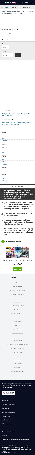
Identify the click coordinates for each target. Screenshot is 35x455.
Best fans (14, 7)
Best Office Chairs (17, 352)
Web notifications (7, 428)
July (3, 159)
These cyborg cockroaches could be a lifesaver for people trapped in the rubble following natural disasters (18, 222)
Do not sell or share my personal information (15, 440)
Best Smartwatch (17, 333)
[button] (33, 3)
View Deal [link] (17, 269)
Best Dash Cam (17, 364)
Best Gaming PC (17, 310)
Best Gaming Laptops (17, 306)
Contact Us (5, 408)
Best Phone (17, 321)
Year (3, 44)
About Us (5, 400)
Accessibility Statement (9, 432)
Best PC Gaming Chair (17, 313)
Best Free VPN (17, 286)
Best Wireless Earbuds (17, 348)
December (4, 140)
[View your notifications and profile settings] (23, 2)
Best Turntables (17, 340)
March (3, 138)
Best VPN (17, 282)
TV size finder (26, 7)
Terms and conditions (8, 412)
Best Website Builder (17, 294)
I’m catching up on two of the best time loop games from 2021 (18, 214)
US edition (15, 450)
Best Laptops (17, 302)
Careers (4, 436)
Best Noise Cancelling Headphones (17, 344)
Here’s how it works (17, 13)
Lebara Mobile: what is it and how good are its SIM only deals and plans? (17, 123)
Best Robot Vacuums (17, 371)
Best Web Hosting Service (17, 290)
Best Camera (17, 360)
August (3, 161)
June (3, 152)
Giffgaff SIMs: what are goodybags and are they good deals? (16, 114)
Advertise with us (7, 424)
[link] (13, 242)
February (4, 136)
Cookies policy (6, 420)
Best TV (17, 325)
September (5, 180)
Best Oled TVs (17, 329)
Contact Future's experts (9, 404)
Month (4, 52)
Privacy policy (6, 416)
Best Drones (17, 367)
